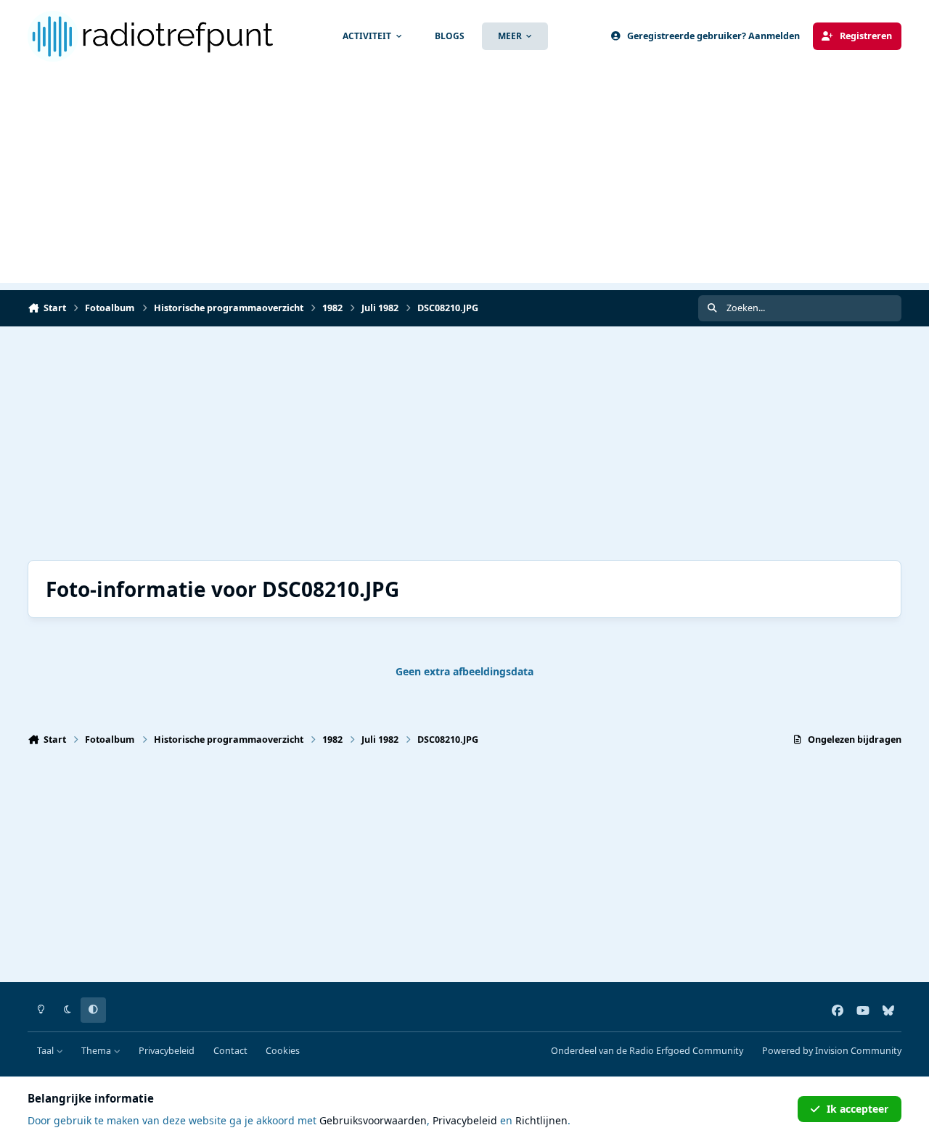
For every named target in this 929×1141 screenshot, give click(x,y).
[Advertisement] (464, 181)
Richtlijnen (541, 1120)
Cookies (283, 1051)
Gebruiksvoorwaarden (373, 1120)
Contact (230, 1051)
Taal (46, 1051)
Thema (97, 1051)
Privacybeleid (167, 1051)
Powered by (831, 1051)
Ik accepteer (857, 1109)
